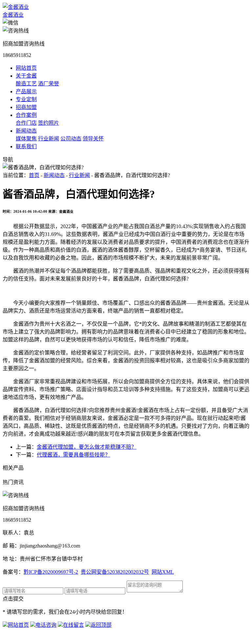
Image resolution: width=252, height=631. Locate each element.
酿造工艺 (26, 83)
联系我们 (26, 146)
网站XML (163, 572)
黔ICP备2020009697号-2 (51, 572)
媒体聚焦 (26, 138)
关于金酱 (26, 76)
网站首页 (26, 68)
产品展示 (26, 91)
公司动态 (70, 138)
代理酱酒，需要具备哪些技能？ (73, 455)
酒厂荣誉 (48, 83)
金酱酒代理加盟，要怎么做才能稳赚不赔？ (86, 447)
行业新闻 (48, 138)
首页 (34, 175)
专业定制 (26, 99)
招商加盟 (26, 107)
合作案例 (26, 115)
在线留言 (73, 625)
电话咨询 (45, 625)
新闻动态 (26, 131)
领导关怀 (93, 138)
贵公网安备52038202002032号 (115, 572)
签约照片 (48, 123)
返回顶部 (101, 625)
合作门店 (26, 123)
